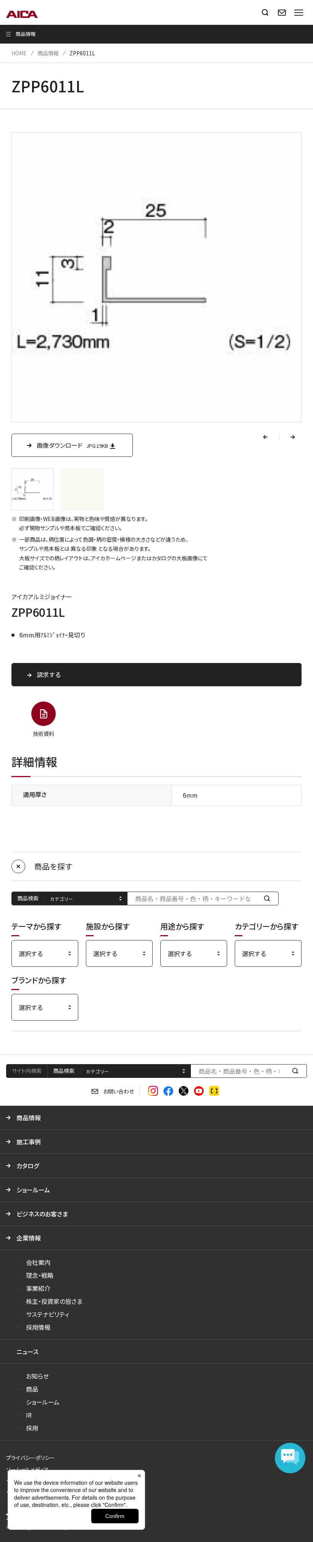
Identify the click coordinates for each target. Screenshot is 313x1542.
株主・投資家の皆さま (54, 1301)
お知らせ (37, 1376)
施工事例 (28, 1141)
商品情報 (48, 53)
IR (29, 1414)
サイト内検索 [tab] (27, 1070)
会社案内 (38, 1262)
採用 (32, 1427)
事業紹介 (38, 1288)
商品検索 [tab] (63, 1070)
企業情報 (28, 1237)
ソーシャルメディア (27, 1469)
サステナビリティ (47, 1314)
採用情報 (38, 1327)
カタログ (27, 1165)
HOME (19, 53)
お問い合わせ (118, 1091)
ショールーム (33, 1189)
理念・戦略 (39, 1275)
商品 (32, 1389)
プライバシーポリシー (30, 1457)
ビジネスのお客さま (42, 1213)
